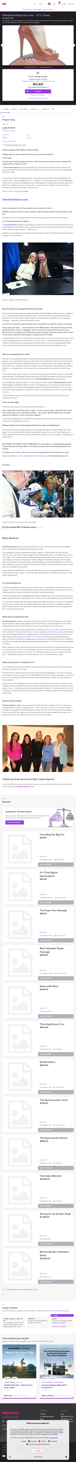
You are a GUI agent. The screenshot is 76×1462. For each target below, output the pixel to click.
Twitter (18, 452)
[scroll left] (2, 45)
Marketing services (67, 1416)
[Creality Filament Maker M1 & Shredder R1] (57, 1361)
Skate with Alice (49, 986)
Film (5, 137)
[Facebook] (3, 1422)
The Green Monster (51, 1175)
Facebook (33, 452)
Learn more (16, 1326)
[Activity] (58, 4)
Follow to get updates (59, 1326)
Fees (62, 1414)
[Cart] (54, 4)
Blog (41, 1419)
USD (40, 4)
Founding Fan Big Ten (52, 834)
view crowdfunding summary (38, 98)
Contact (42, 1414)
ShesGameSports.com (25, 787)
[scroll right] (73, 45)
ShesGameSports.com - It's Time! (26, 15)
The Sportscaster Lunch (54, 1100)
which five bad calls (54, 632)
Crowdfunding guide (62, 1311)
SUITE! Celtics (47, 1062)
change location (47, 9)
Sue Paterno (56, 629)
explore (51, 1341)
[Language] (49, 4)
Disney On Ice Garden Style (55, 1213)
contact (12, 130)
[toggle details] (36, 1398)
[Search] (34, 4)
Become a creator (67, 1419)
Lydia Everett (9, 18)
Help (50, 1311)
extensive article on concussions (31, 637)
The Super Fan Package (53, 910)
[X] (6, 1422)
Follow (38, 91)
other (28, 137)
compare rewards (14, 822)
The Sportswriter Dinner (54, 1137)
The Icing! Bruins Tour (52, 1024)
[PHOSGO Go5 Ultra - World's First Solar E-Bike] (19, 1361)
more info (5, 130)
